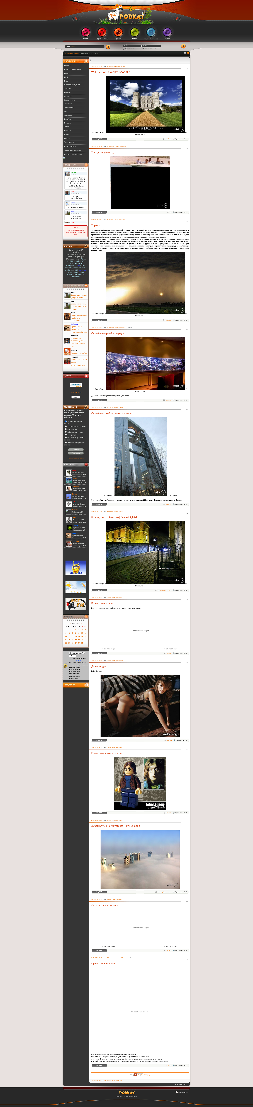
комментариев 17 (117, 958)
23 (79, 640)
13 (69, 636)
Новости (67, 131)
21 (73, 640)
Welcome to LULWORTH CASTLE (110, 72)
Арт (65, 111)
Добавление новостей (72, 150)
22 (76, 640)
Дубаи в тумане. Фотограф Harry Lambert (115, 825)
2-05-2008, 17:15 (96, 511)
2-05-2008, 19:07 (96, 219)
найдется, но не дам (75, 432)
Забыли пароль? (150, 49)
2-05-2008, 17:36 (96, 407)
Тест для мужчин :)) (102, 152)
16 (79, 636)
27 (69, 643)
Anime (66, 127)
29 (76, 643)
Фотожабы (68, 96)
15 (76, 636)
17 (82, 636)
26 (66, 643)
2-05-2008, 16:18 (96, 958)
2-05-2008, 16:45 (96, 660)
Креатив (67, 92)
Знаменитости (69, 100)
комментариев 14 (120, 146)
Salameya (110, 407)
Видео (66, 73)
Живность (68, 115)
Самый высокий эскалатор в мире (111, 413)
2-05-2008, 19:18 (96, 146)
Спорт (66, 134)
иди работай (72, 429)
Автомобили (69, 108)
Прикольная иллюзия (103, 963)
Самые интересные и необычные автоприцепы (79, 318)
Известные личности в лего (107, 753)
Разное (67, 138)
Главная (67, 66)
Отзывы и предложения (73, 154)
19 (66, 640)
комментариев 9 (117, 597)
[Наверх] (181, 1085)
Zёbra (109, 597)
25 (85, 640)
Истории (67, 123)
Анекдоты (68, 104)
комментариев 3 (119, 820)
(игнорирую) (72, 435)
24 (82, 640)
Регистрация (129, 49)
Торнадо (96, 225)
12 (66, 636)
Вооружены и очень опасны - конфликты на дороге (78, 306)
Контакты (118, 1080)
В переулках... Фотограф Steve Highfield (114, 517)
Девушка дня (98, 666)
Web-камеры (69, 142)
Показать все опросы (76, 458)
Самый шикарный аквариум (107, 333)
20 (69, 640)
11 (85, 633)
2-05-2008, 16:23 (96, 899)
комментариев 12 (117, 660)
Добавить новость (106, 1080)
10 (82, 633)
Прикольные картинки (72, 69)
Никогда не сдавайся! (79, 353)
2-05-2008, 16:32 (96, 820)
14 (73, 636)
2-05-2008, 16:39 (96, 747)
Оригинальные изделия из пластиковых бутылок (79, 329)
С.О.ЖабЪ (110, 146)
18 (85, 636)
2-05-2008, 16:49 (96, 597)
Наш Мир (67, 119)
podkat (129, 1096)
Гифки (66, 81)
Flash (66, 77)
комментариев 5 (119, 511)
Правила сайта (70, 147)
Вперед (147, 1075)
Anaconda (110, 66)
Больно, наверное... (103, 603)
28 (73, 643)
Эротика (67, 89)
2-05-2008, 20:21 (96, 66)
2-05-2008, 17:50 (96, 327)
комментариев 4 (119, 66)
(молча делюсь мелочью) (76, 427)
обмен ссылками (76, 393)
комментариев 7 (120, 327)
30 (79, 643)
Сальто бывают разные (105, 905)
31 (82, 643)
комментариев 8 (117, 747)
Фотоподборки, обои (72, 85)
